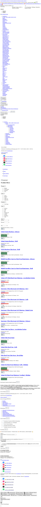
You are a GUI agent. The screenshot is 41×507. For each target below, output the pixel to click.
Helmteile (11, 132)
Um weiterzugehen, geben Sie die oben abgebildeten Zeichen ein (11, 439)
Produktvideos (5, 404)
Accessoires (7, 142)
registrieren (4, 107)
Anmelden (2, 106)
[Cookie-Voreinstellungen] (0, 505)
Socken (6, 139)
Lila (5, 210)
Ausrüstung (5, 121)
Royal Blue (6, 215)
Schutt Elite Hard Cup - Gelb (9, 347)
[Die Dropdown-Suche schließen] (14, 112)
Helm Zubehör (10, 126)
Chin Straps (12, 128)
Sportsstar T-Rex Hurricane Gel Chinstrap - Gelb (14, 299)
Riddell (5, 188)
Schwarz (5, 208)
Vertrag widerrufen (4, 152)
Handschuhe (7, 136)
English (4, 12)
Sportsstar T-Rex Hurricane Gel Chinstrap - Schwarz (15, 321)
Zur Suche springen (13, 0)
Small (5, 195)
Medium (5, 196)
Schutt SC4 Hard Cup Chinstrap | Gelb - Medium (14, 364)
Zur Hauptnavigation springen (21, 0)
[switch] (3, 492)
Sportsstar (6, 190)
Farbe (2, 206)
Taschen (6, 140)
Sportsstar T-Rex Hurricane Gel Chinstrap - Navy (14, 288)
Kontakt (4, 400)
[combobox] (5, 112)
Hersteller (3, 186)
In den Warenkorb (4, 235)
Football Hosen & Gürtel (9, 137)
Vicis (5, 191)
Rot (5, 211)
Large (5, 197)
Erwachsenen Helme (11, 124)
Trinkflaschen (7, 143)
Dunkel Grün (6, 212)
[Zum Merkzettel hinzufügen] (3, 229)
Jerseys (6, 135)
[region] (20, 2)
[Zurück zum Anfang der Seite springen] (1, 501)
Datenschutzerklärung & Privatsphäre (9, 416)
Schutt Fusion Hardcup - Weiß (9, 241)
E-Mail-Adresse (3, 434)
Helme (6, 123)
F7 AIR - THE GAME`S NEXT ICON (12, 122)
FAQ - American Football (7, 403)
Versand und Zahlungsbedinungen (8, 415)
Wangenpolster (12, 131)
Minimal (5, 220)
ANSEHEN (3, 244)
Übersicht (2, 108)
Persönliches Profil (7, 108)
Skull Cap (11, 129)
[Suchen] (12, 112)
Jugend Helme (10, 125)
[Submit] (1, 436)
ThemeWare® (26, 476)
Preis (2, 219)
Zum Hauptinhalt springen (5, 0)
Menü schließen (4, 104)
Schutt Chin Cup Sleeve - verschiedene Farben (13, 329)
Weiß (5, 209)
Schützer (6, 141)
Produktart (3, 202)
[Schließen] (37, 2)
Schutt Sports (6, 189)
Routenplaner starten (5, 460)
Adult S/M (6, 198)
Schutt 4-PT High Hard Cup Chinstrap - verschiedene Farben (18, 278)
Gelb (5, 216)
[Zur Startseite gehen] (4, 14)
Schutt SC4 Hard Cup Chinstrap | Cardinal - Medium (15, 375)
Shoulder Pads (7, 134)
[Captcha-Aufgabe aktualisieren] (1, 438)
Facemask (11, 127)
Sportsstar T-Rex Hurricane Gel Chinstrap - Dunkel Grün (17, 310)
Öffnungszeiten (5, 402)
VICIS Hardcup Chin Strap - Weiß (10, 249)
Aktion (1, 433)
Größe (2, 193)
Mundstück (7, 133)
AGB (29, 443)
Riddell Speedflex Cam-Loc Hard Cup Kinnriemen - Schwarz (18, 259)
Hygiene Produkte (8, 144)
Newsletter (4, 401)
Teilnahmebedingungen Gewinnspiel (9, 405)
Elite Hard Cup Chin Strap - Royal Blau (12, 355)
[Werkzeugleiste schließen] (1, 497)
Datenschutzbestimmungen (11, 443)
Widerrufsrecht (5, 412)
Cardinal (5, 213)
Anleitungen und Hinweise (7, 414)
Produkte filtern (5, 180)
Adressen (12, 108)
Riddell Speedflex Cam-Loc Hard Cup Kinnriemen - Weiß (17, 268)
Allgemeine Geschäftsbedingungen (8, 410)
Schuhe (6, 138)
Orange (5, 214)
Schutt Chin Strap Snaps (7, 337)
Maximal (5, 222)
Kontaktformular (9, 150)
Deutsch (4, 11)
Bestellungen (16, 108)
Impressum (4, 411)
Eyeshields (11, 130)
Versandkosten (18, 473)
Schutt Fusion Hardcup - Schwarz (10, 231)
